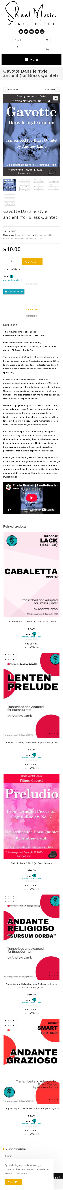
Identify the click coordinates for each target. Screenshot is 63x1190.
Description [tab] (31, 309)
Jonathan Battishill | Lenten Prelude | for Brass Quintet (31, 742)
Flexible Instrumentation (13, 238)
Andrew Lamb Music (13, 280)
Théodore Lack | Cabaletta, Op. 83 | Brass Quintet (31, 621)
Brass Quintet (27, 235)
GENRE (29, 238)
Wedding (38, 238)
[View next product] (58, 90)
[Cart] (47, 48)
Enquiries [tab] (31, 316)
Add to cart (32, 261)
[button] (55, 98)
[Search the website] (31, 40)
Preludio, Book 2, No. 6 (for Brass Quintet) (31, 863)
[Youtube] (37, 31)
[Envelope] (31, 31)
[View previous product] (5, 90)
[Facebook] (21, 31)
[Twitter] (26, 31)
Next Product (49, 89)
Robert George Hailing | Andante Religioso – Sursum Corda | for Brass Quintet (31, 986)
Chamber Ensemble (43, 235)
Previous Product (15, 89)
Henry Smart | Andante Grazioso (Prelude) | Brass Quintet (31, 1108)
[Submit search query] (47, 40)
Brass (17, 235)
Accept (13, 1182)
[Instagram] (42, 31)
